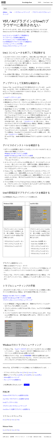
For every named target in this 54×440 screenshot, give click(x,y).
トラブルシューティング (22, 12)
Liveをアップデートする (10, 402)
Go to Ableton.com (47, 436)
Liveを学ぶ (20, 375)
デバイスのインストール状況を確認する (15, 40)
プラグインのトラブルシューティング (15, 406)
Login (51, 2)
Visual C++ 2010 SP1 (21, 349)
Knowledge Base (27, 2)
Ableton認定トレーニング (11, 377)
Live (11, 12)
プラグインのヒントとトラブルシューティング (17, 300)
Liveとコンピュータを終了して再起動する (16, 35)
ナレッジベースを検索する (12, 380)
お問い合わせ (6, 436)
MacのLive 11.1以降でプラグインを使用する (16, 409)
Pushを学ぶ (29, 375)
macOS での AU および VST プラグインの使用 (19, 156)
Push (25, 372)
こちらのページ (29, 121)
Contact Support (46, 2)
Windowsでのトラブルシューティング (14, 46)
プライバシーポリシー (20, 436)
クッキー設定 (29, 436)
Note (35, 372)
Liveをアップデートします (13, 97)
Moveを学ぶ (38, 375)
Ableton (3, 2)
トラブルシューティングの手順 (12, 44)
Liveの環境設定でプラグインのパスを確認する (17, 42)
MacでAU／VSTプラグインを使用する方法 (16, 399)
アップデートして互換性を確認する (14, 37)
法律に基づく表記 (37, 436)
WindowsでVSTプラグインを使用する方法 (15, 395)
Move (30, 372)
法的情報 (12, 436)
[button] (25, 385)
